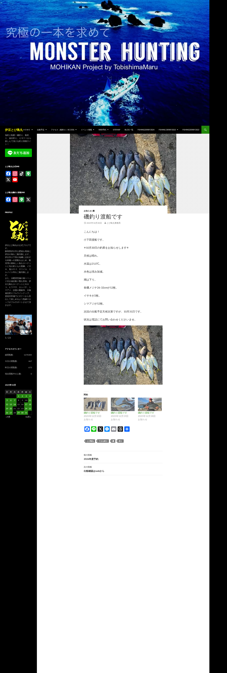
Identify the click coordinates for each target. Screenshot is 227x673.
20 (11, 408)
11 (30, 400)
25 (30, 408)
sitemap (116, 130)
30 (22, 412)
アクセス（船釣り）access (62, 130)
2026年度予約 (91, 457)
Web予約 (102, 130)
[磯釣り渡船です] (96, 404)
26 (7, 412)
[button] (28, 324)
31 (26, 412)
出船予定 (40, 130)
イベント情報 (86, 130)
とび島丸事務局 (113, 223)
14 (14, 404)
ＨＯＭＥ (26, 130)
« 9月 (8, 417)
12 (7, 404)
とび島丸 (90, 441)
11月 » (28, 417)
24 (26, 408)
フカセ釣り (103, 441)
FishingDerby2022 (190, 130)
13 (11, 404)
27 (11, 412)
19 (7, 408)
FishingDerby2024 (146, 130)
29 (18, 412)
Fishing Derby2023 (167, 130)
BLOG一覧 (129, 130)
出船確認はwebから (94, 469)
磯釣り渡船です (92, 412)
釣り (120, 441)
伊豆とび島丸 (14, 130)
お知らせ (88, 211)
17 (26, 404)
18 (30, 404)
